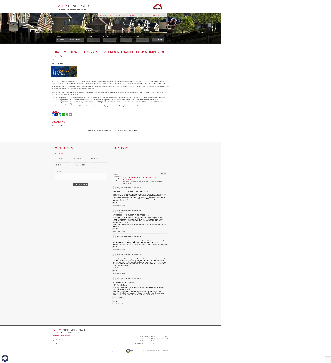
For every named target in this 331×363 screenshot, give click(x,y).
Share (123, 205)
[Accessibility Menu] (5, 358)
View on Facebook (116, 205)
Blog (141, 338)
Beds (121, 36)
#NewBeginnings (143, 244)
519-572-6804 (59, 340)
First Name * (59, 159)
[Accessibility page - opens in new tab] (130, 351)
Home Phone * (60, 165)
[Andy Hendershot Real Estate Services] (117, 178)
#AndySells (153, 244)
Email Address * (97, 159)
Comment (58, 171)
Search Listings (120, 15)
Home (141, 336)
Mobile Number (79, 165)
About (147, 15)
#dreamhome (132, 244)
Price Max (106, 36)
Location (59, 36)
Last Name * (77, 159)
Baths (137, 36)
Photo (117, 203)
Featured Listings (105, 15)
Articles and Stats (159, 15)
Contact (140, 341)
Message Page (118, 297)
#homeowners (122, 244)
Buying (131, 15)
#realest (115, 268)
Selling (139, 15)
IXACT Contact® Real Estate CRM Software (155, 351)
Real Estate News (57, 63)
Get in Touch (81, 185)
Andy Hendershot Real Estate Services (129, 187)
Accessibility (139, 343)
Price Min (89, 36)
